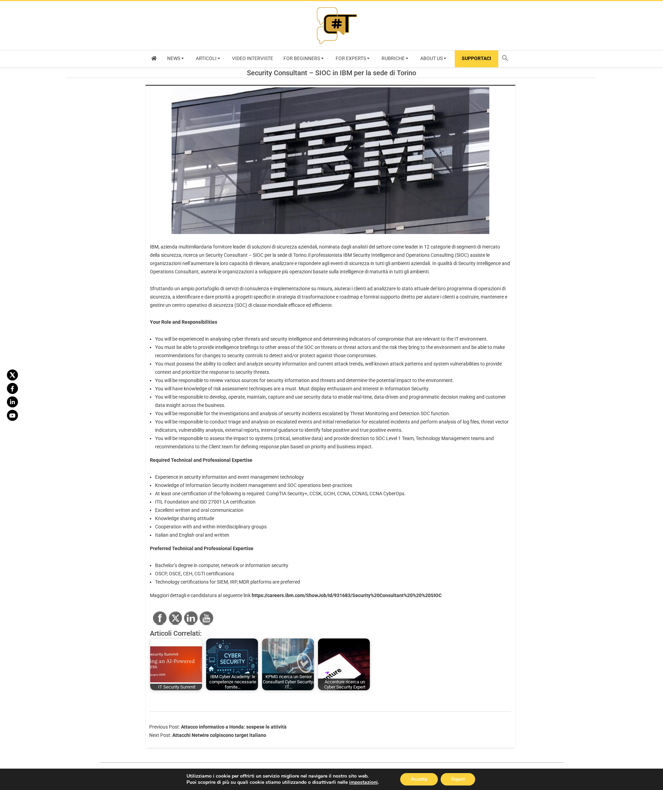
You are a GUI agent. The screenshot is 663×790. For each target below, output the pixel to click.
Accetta (419, 779)
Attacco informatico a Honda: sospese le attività (234, 727)
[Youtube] (12, 415)
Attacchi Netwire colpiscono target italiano (219, 735)
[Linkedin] (12, 401)
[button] (507, 59)
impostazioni (363, 782)
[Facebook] (12, 388)
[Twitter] (12, 374)
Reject (458, 779)
